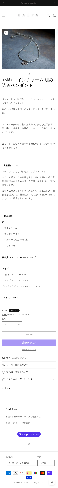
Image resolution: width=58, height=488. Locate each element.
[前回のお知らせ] (3, 3)
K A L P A (25, 483)
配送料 (4, 314)
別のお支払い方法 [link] (29, 349)
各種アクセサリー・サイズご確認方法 (23, 417)
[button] (3, 15)
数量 (4, 319)
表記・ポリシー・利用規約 (18, 423)
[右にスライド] (35, 74)
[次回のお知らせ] (55, 3)
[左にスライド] (23, 74)
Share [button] (7, 388)
